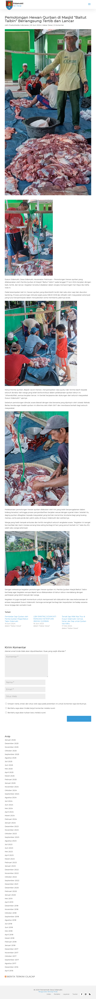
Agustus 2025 (10, 758)
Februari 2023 (11, 862)
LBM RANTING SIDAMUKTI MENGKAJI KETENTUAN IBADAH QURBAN (44, 619)
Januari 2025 (10, 783)
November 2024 (12, 787)
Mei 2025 (9, 769)
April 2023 (9, 855)
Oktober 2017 (10, 956)
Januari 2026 (10, 740)
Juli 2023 (8, 844)
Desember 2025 (11, 743)
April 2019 (9, 902)
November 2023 (12, 830)
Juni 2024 (9, 805)
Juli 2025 (8, 761)
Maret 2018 (9, 938)
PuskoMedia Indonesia (18, 25)
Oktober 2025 (11, 751)
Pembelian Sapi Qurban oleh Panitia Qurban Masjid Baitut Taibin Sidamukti (16, 619)
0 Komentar (59, 25)
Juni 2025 (9, 765)
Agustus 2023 (11, 841)
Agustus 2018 (10, 920)
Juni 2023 (9, 848)
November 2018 (11, 909)
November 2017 (11, 953)
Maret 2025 (10, 776)
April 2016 (9, 971)
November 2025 (11, 747)
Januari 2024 (10, 823)
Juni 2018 (9, 927)
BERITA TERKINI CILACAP (21, 976)
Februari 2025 (11, 779)
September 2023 (12, 837)
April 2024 (9, 812)
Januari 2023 (10, 866)
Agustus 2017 (10, 963)
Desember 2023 (12, 826)
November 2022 (12, 873)
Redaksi (57, 994)
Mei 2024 (9, 808)
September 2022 (12, 880)
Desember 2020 (12, 888)
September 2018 (12, 917)
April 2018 (9, 935)
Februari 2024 (11, 819)
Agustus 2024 (11, 797)
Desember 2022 (12, 870)
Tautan (75, 994)
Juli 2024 (8, 801)
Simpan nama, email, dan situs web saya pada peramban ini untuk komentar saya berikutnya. (47, 704)
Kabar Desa (47, 25)
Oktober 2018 (10, 913)
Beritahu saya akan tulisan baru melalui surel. (27, 713)
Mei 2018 (8, 931)
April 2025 (9, 772)
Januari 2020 (10, 895)
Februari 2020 (11, 891)
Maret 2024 (10, 816)
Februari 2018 (10, 942)
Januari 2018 (10, 945)
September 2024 (12, 794)
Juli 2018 (8, 924)
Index (49, 994)
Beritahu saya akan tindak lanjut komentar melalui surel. (31, 708)
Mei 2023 (9, 852)
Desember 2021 (11, 884)
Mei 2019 (8, 899)
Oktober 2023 (11, 834)
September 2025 (12, 754)
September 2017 (12, 960)
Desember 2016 (11, 967)
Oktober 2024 (11, 790)
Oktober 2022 (11, 877)
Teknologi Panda (52, 991)
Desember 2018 (11, 906)
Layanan (66, 994)
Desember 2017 (11, 949)
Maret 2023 (10, 859)
